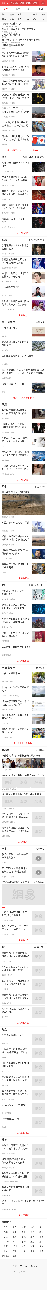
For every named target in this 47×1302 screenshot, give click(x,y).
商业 (42, 585)
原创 (29, 9)
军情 (42, 486)
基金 (36, 585)
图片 (35, 14)
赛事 (25, 157)
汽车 (43, 14)
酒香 (32, 1251)
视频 (15, 1236)
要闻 (6, 9)
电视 (31, 239)
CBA (42, 157)
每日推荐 (40, 750)
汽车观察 (40, 848)
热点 (41, 9)
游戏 (41, 1241)
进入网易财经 (23, 660)
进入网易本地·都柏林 (22, 743)
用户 (43, 3)
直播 (12, 19)
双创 (24, 1251)
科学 (36, 947)
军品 (36, 486)
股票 (31, 585)
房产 (20, 19)
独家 (32, 1246)
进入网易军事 (23, 578)
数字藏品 (5, 1256)
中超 (36, 157)
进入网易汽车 (23, 940)
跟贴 (32, 1241)
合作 (25, 1266)
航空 (41, 1251)
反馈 (15, 1266)
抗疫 (15, 1255)
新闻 (4, 14)
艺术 (15, 1251)
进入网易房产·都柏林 (22, 397)
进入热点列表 (23, 1132)
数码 (32, 1236)
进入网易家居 (23, 479)
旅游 (41, 1246)
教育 (6, 1246)
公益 (35, 19)
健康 (24, 1246)
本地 (41, 1236)
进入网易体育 (23, 232)
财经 (27, 14)
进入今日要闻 (13, 150)
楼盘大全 (40, 322)
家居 (4, 404)
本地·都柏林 (8, 667)
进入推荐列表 (23, 1215)
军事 (4, 19)
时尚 (15, 1241)
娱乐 (12, 14)
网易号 (5, 750)
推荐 (18, 9)
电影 (36, 239)
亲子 (6, 1251)
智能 (42, 947)
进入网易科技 (23, 1022)
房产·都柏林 (8, 322)
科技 (27, 19)
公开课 (15, 1246)
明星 (42, 239)
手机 (24, 1236)
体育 (20, 14)
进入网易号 (23, 841)
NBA (30, 157)
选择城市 (40, 667)
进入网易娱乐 (23, 315)
